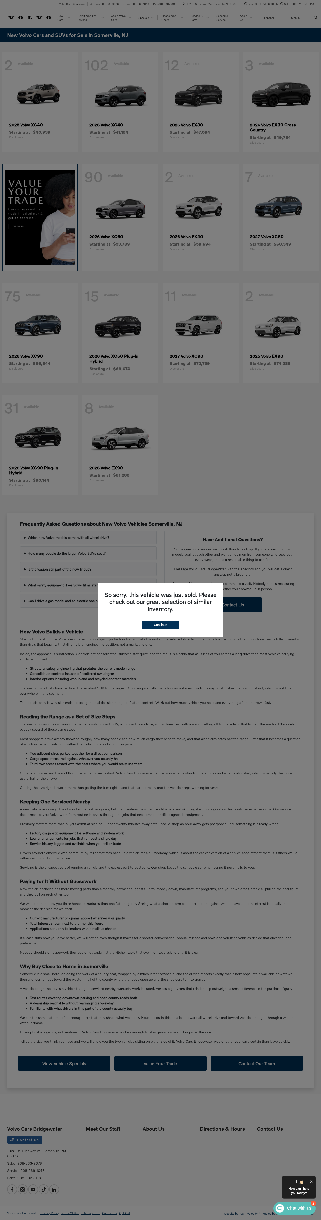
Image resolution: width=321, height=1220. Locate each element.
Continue (160, 625)
